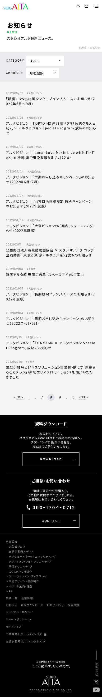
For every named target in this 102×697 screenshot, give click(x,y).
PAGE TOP (96, 670)
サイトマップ (13, 626)
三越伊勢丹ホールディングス (24, 634)
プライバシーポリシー (19, 612)
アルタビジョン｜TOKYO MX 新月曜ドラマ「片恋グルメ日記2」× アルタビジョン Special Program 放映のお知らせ (51, 128)
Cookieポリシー (17, 619)
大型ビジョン (17, 546)
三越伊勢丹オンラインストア (24, 641)
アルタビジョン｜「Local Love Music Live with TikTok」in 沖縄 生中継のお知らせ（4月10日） (50, 155)
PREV (20, 397)
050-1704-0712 (54, 507)
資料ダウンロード (32, 605)
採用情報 (73, 605)
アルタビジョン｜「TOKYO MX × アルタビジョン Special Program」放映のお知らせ (51, 345)
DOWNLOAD (51, 459)
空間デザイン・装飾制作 (24, 581)
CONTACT (51, 521)
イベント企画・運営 (21, 586)
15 (73, 397)
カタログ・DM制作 (20, 571)
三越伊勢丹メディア (21, 551)
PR (10, 591)
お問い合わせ (55, 605)
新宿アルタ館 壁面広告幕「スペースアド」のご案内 (45, 274)
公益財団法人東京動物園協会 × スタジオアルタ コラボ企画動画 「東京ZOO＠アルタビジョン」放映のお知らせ (50, 252)
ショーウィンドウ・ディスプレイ (28, 576)
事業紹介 (12, 541)
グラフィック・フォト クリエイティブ (30, 561)
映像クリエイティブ (21, 566)
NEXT (82, 397)
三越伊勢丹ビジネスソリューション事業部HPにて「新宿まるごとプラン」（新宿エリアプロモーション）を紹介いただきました (51, 372)
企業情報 (27, 598)
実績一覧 (12, 598)
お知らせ (11, 605)
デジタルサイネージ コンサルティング (32, 556)
